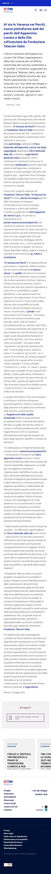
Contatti (8, 810)
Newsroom (9, 800)
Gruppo (7, 790)
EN (41, 10)
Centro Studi (10, 803)
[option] (19, 763)
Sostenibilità (10, 797)
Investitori (9, 794)
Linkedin (39, 810)
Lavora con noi (11, 806)
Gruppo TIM (5, 3)
